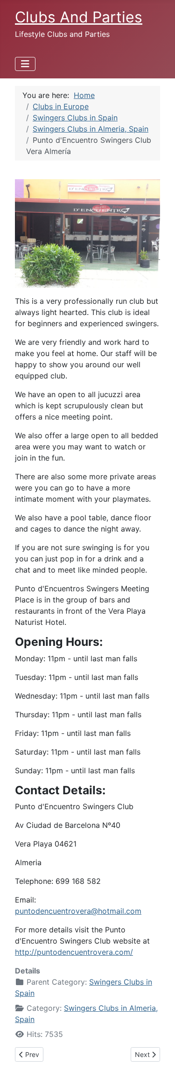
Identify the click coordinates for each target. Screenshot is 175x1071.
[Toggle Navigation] (25, 64)
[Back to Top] (159, 1054)
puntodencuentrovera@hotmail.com (78, 911)
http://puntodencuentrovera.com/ (74, 952)
